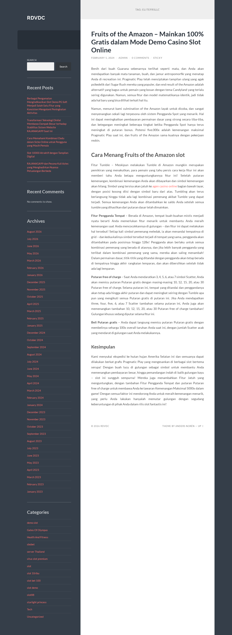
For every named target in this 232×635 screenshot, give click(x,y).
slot (29, 566)
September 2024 (36, 347)
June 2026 (33, 246)
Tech (29, 609)
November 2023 (36, 419)
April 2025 (33, 303)
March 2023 (34, 477)
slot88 (30, 594)
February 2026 (35, 267)
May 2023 (33, 462)
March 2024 (34, 390)
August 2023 (34, 441)
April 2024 (33, 383)
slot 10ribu (33, 573)
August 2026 (34, 231)
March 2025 (34, 311)
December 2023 (36, 412)
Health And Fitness (37, 537)
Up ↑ (201, 426)
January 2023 (35, 491)
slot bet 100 (34, 580)
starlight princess (37, 602)
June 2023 (33, 455)
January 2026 (35, 274)
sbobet (31, 544)
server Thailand (35, 551)
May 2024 (33, 376)
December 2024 (36, 332)
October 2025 (35, 296)
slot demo (32, 587)
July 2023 (32, 448)
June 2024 (33, 368)
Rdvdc (36, 18)
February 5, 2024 (102, 57)
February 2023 (35, 484)
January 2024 (35, 404)
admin (123, 57)
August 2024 (34, 354)
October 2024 (35, 339)
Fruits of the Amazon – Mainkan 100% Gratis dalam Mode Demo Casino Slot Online (147, 42)
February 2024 (35, 397)
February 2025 (35, 318)
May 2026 (33, 253)
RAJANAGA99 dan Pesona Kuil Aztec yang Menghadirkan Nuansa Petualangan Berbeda (48, 167)
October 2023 (35, 426)
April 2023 (33, 469)
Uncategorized (35, 616)
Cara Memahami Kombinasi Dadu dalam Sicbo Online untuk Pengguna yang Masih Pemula (47, 142)
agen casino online (165, 186)
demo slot (32, 522)
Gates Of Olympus (37, 530)
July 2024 (32, 361)
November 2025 (36, 289)
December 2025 (36, 282)
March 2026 (34, 260)
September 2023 (36, 433)
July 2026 (32, 238)
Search (32, 60)
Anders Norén (185, 426)
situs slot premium (37, 558)
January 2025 (35, 325)
